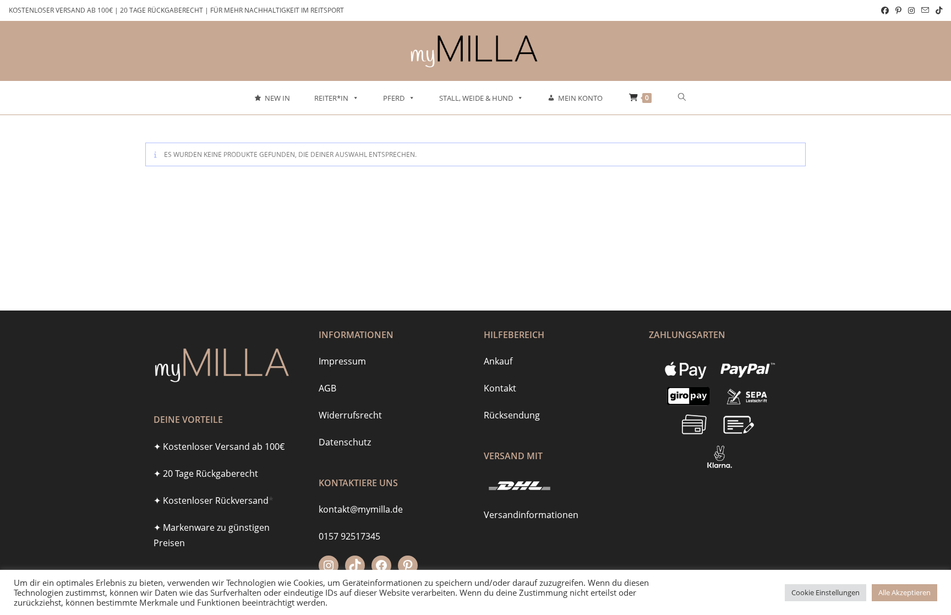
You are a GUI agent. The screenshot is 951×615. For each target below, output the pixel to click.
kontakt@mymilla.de (361, 509)
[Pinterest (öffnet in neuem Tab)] (898, 10)
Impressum (342, 361)
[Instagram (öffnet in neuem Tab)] (911, 10)
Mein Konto (580, 98)
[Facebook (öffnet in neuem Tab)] (885, 10)
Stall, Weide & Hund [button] (476, 98)
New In (277, 98)
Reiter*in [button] (331, 98)
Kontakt (500, 388)
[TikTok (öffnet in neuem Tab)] (937, 10)
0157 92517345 (349, 536)
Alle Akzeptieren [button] (904, 592)
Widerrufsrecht (350, 415)
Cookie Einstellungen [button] (825, 592)
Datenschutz (345, 442)
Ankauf (498, 361)
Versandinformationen (531, 515)
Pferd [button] (394, 98)
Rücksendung (512, 415)
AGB (327, 388)
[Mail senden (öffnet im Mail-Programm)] (925, 10)
